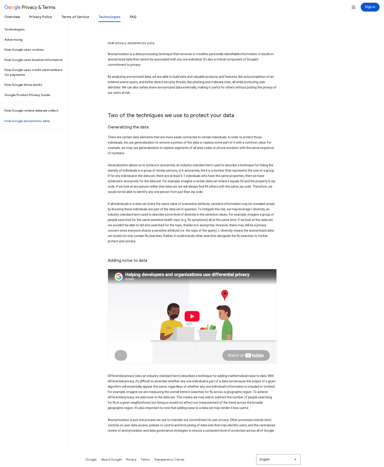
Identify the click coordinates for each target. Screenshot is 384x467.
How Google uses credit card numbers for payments (33, 72)
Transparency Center (169, 459)
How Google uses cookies (24, 50)
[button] (353, 7)
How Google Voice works (23, 85)
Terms (145, 459)
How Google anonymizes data (27, 121)
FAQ (133, 17)
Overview (12, 17)
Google (91, 459)
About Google (111, 459)
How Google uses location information (33, 60)
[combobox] (278, 459)
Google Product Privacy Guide (27, 95)
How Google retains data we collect (31, 110)
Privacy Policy (40, 17)
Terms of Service (75, 17)
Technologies (109, 17)
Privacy (131, 459)
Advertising (13, 40)
